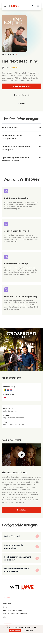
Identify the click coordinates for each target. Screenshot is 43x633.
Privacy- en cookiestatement (15, 614)
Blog (5, 617)
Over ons (7, 604)
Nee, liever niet (29, 631)
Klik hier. (34, 627)
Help (5, 607)
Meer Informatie (23, 95)
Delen (22, 103)
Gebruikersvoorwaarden (13, 610)
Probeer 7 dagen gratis (21, 86)
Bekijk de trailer (8, 54)
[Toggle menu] (38, 5)
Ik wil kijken (21, 510)
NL (32, 6)
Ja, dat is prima (15, 631)
